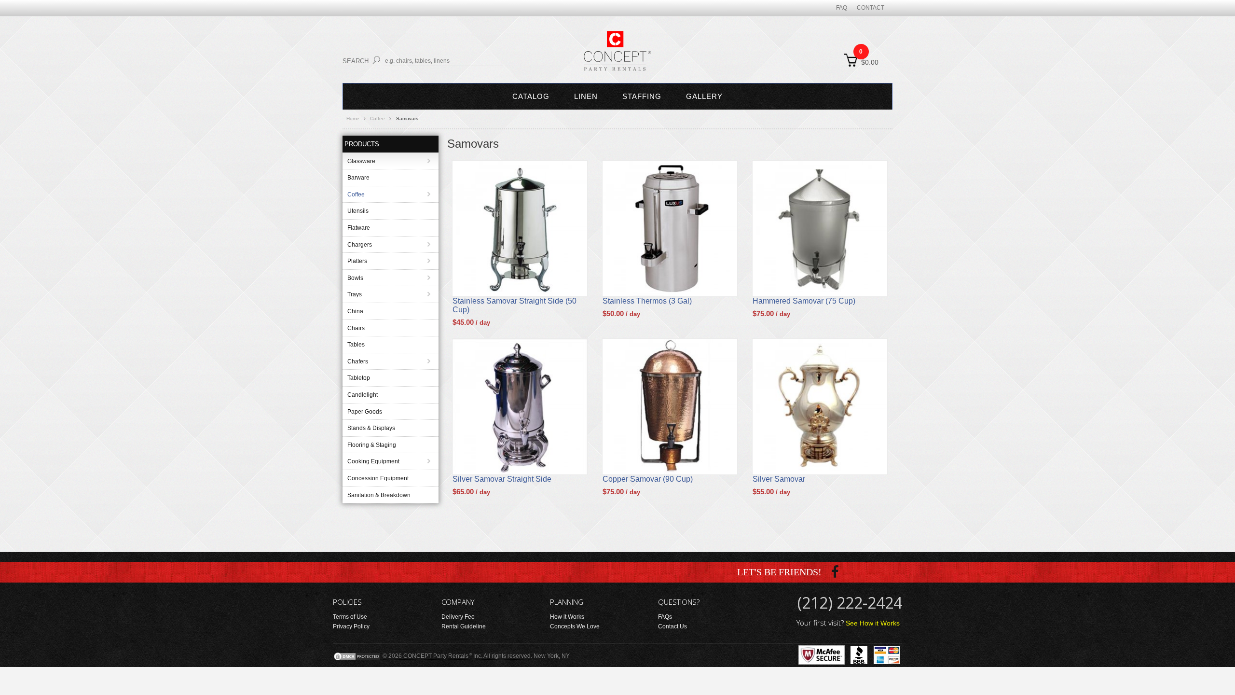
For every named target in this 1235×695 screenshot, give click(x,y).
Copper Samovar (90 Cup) (648, 479)
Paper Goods (364, 411)
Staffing (641, 96)
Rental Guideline (463, 626)
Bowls (355, 278)
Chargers (359, 244)
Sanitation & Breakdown (379, 495)
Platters (357, 261)
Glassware (361, 161)
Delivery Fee (458, 616)
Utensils (358, 211)
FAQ (841, 7)
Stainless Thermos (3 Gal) (647, 301)
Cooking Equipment (373, 461)
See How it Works (873, 623)
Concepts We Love (575, 626)
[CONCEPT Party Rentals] (617, 56)
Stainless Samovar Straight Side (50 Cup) (514, 305)
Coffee (377, 118)
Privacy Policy (351, 626)
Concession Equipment (378, 478)
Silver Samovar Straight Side (502, 479)
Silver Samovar (779, 479)
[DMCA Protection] (357, 656)
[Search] (376, 60)
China (355, 311)
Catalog (530, 96)
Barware (358, 177)
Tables (356, 344)
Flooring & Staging (371, 445)
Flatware (358, 227)
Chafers (357, 361)
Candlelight (362, 394)
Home (352, 118)
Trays (354, 294)
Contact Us (672, 626)
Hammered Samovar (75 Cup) (804, 301)
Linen (586, 96)
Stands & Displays (371, 428)
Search (356, 61)
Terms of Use (350, 616)
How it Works (567, 616)
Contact (870, 7)
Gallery (704, 96)
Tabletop (358, 378)
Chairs (356, 328)
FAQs (665, 616)
